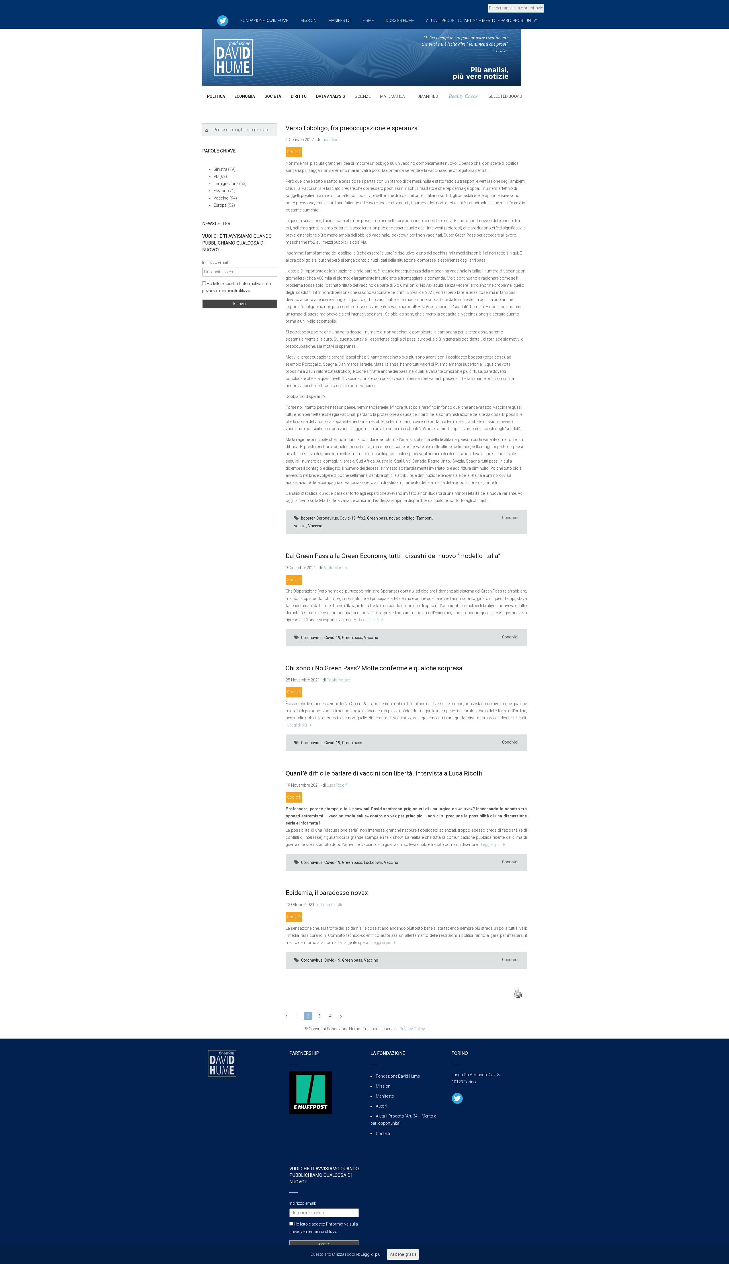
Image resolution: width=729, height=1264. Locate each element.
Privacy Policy (412, 1029)
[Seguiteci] (222, 21)
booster (308, 518)
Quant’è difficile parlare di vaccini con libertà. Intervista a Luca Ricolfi (384, 773)
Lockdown (373, 862)
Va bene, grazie (403, 1254)
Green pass (377, 518)
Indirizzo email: (215, 262)
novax (394, 518)
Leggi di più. (371, 1254)
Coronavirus (327, 518)
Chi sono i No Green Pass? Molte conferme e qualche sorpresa (374, 668)
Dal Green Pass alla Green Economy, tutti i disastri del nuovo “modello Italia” (393, 555)
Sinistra (220, 169)
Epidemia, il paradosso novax (327, 892)
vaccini (300, 526)
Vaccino (315, 526)
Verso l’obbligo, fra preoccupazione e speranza (352, 128)
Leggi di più (368, 620)
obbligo (408, 518)
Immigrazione (226, 183)
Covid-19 (348, 518)
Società (294, 152)
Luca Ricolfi (331, 139)
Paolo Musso (335, 567)
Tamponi (424, 518)
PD (216, 176)
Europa (220, 205)
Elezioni (220, 190)
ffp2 (361, 518)
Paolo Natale (338, 680)
